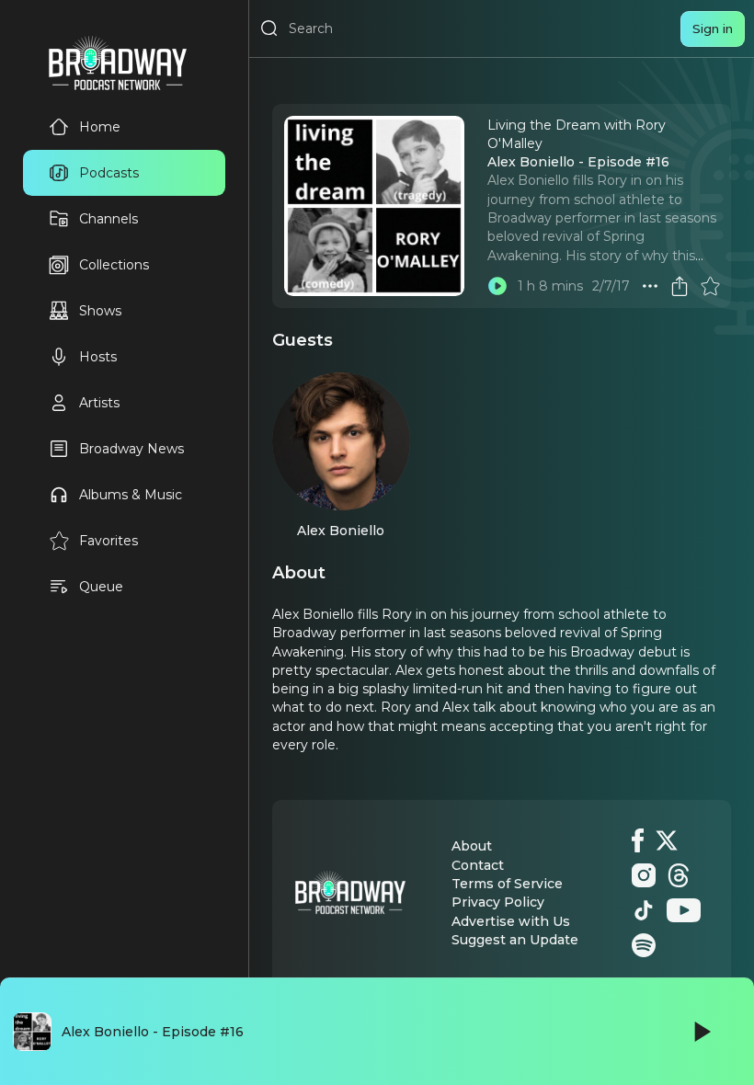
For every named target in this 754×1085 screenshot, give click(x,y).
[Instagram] (644, 875)
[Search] (269, 28)
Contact (477, 865)
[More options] (650, 286)
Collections (114, 265)
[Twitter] (667, 840)
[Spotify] (644, 945)
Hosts (98, 356)
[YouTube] (684, 910)
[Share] (679, 286)
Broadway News (131, 448)
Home (99, 127)
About (471, 846)
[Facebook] (638, 840)
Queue (101, 586)
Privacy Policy (497, 902)
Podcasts (109, 173)
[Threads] (679, 875)
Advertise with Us (510, 921)
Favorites (108, 540)
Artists (99, 402)
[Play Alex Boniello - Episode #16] (497, 286)
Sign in (712, 28)
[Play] (700, 1031)
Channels (108, 219)
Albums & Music (130, 494)
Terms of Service (507, 883)
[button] (650, 286)
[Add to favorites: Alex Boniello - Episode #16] (710, 286)
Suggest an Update (514, 939)
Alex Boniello (340, 530)
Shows (100, 311)
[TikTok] (644, 910)
